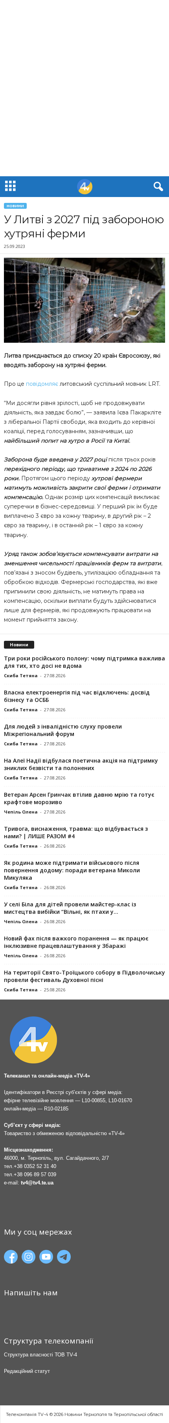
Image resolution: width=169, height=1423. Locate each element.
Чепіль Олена (21, 812)
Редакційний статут (27, 1371)
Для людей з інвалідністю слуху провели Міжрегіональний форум (63, 730)
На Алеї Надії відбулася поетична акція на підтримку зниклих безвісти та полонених (81, 764)
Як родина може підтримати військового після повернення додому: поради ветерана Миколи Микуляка (72, 870)
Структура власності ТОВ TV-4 (40, 1355)
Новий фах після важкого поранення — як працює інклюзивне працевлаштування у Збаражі (76, 942)
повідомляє (42, 383)
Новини (15, 205)
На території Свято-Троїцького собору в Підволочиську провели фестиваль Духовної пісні (84, 976)
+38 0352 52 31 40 (35, 1166)
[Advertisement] (84, 88)
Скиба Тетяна (21, 675)
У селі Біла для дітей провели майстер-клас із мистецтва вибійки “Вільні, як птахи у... (70, 907)
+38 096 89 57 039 (35, 1174)
